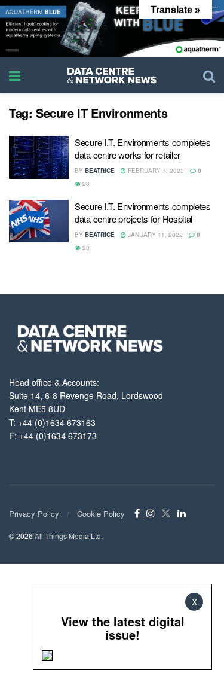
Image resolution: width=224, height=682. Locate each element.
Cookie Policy (101, 513)
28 (85, 183)
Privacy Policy (34, 513)
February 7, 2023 (155, 170)
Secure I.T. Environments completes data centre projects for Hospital (143, 212)
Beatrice (100, 170)
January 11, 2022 (154, 234)
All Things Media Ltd (68, 536)
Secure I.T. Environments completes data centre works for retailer (143, 148)
